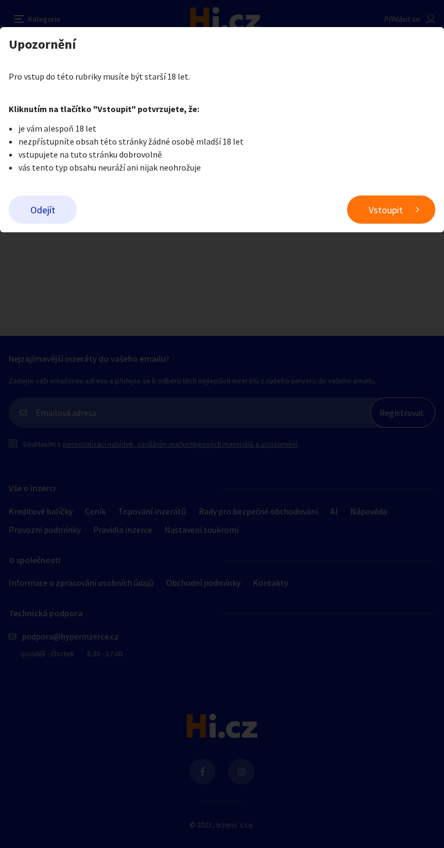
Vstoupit (386, 210)
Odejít (42, 210)
